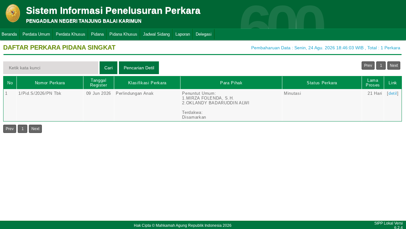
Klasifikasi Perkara (147, 82)
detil (393, 93)
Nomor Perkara (50, 82)
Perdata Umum (36, 34)
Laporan (182, 34)
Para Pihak (231, 82)
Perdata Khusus (70, 34)
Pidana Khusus (123, 34)
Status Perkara (322, 82)
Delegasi (204, 34)
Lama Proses (373, 82)
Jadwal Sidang (156, 34)
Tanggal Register (98, 82)
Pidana (97, 34)
